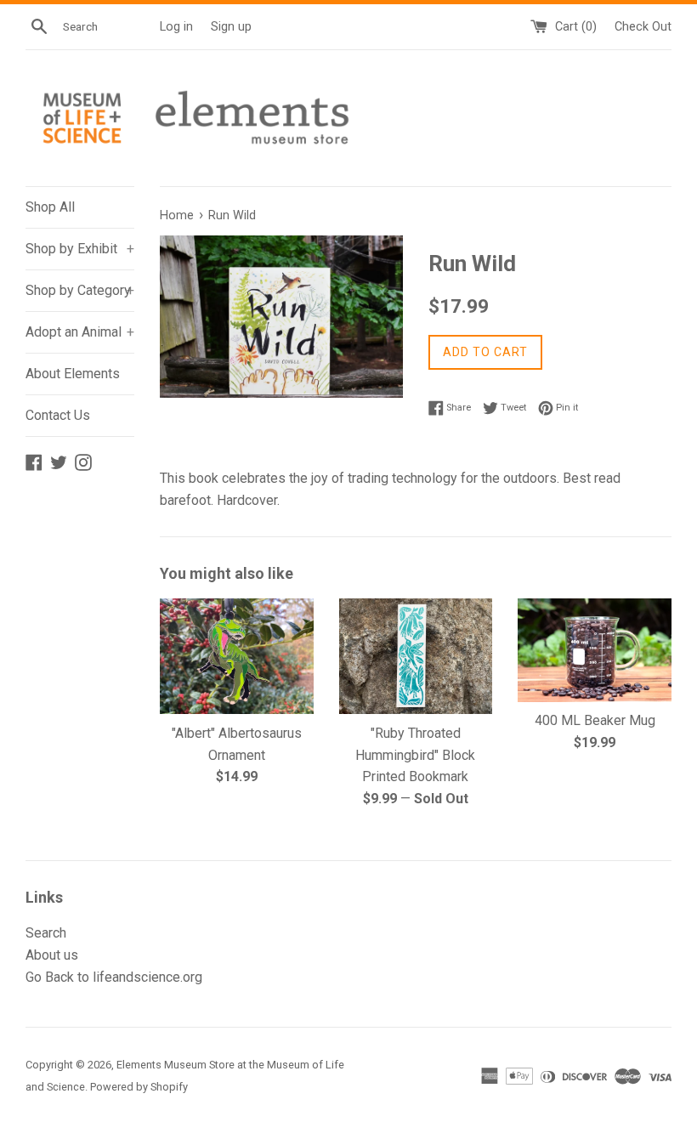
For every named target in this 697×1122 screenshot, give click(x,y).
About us (52, 955)
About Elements (73, 374)
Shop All (50, 207)
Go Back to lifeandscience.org (114, 977)
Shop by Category (80, 290)
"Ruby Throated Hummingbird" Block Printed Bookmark (415, 755)
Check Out (643, 27)
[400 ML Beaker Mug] (595, 649)
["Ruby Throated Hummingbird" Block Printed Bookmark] (416, 655)
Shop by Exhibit (80, 249)
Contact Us (58, 415)
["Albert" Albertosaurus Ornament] (237, 655)
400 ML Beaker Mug (595, 720)
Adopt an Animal (80, 332)
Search (46, 933)
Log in (176, 27)
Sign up (231, 27)
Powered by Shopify (139, 1086)
